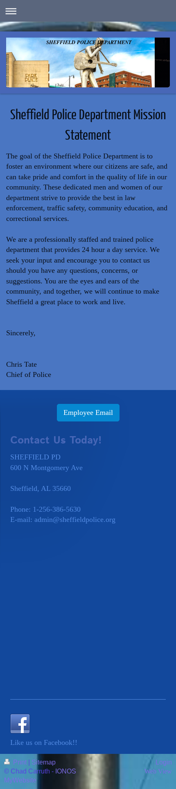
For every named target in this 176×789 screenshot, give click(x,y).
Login (164, 762)
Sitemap (44, 762)
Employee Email (88, 412)
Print (19, 762)
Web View (158, 771)
